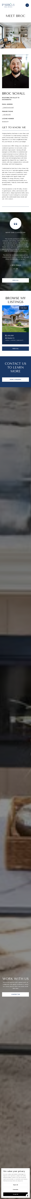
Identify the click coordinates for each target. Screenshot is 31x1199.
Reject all (15, 1184)
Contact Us (15, 988)
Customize (15, 1189)
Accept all (15, 1194)
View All (15, 274)
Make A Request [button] (15, 373)
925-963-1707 (7, 114)
